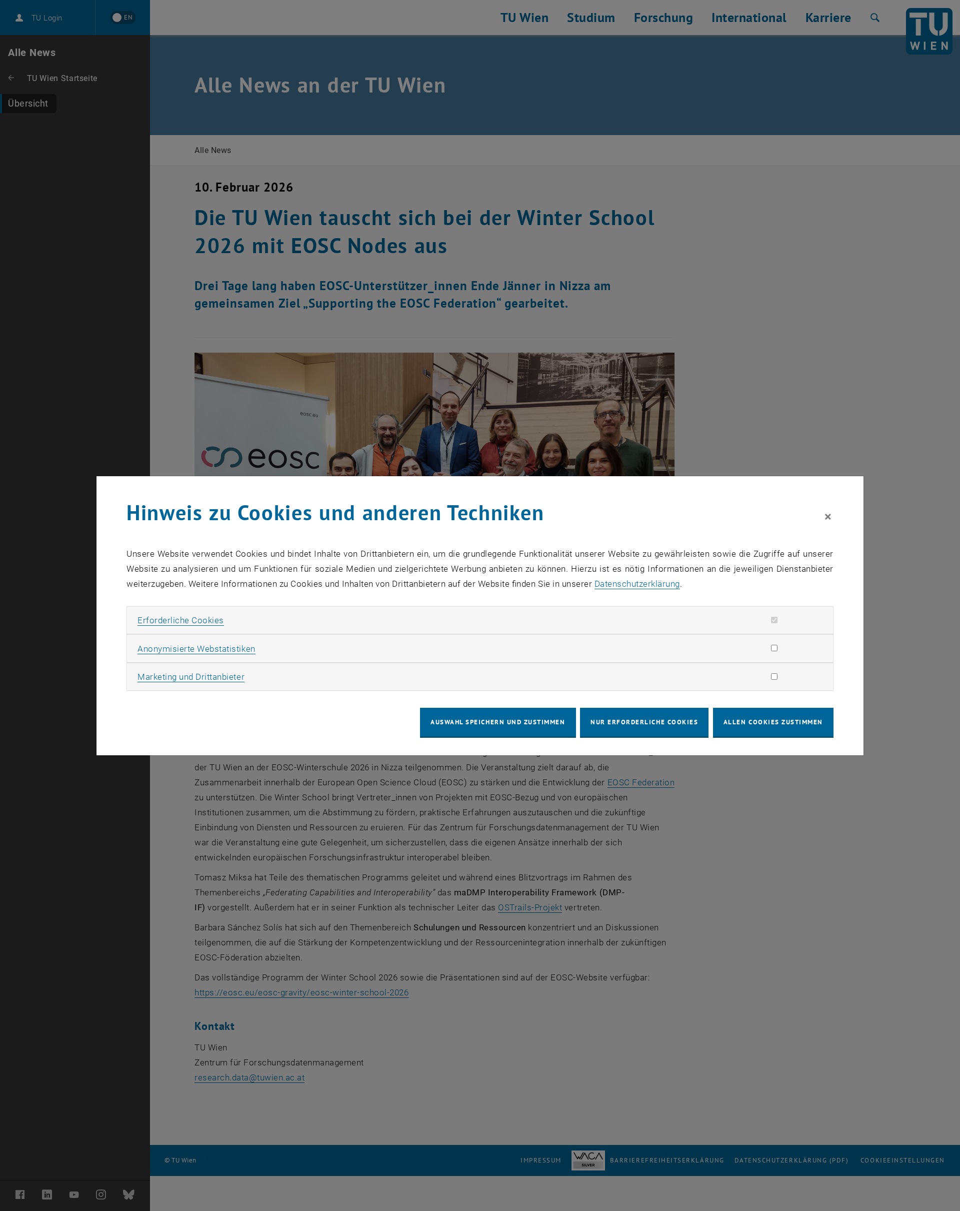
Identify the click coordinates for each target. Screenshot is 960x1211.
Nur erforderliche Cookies (644, 722)
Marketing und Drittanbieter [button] (191, 677)
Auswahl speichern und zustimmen (497, 722)
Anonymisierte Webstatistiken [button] (196, 649)
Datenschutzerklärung (637, 584)
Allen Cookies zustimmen (773, 722)
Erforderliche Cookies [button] (181, 620)
